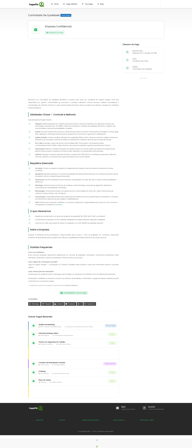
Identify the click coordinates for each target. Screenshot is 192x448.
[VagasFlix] (36, 6)
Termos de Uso (118, 420)
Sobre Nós (39, 420)
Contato (62, 420)
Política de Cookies (147, 420)
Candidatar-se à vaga (55, 33)
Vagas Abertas (71, 4)
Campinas (58, 205)
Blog (102, 4)
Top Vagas (89, 4)
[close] (97, 440)
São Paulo (144, 61)
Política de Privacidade (90, 420)
